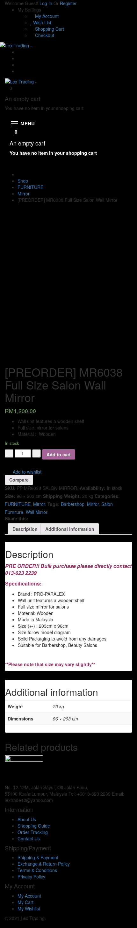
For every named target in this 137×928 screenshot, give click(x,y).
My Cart (25, 902)
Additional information (69, 529)
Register (68, 3)
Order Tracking (33, 832)
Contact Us (29, 838)
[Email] (19, 52)
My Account (46, 16)
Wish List (41, 22)
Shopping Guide (34, 825)
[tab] (25, 529)
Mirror (24, 193)
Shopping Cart (49, 29)
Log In (46, 3)
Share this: (16, 518)
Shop (23, 180)
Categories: (107, 496)
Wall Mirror (36, 512)
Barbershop (72, 504)
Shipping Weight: (62, 496)
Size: (10, 496)
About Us (27, 819)
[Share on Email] (36, 518)
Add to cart (59, 454)
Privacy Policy (31, 876)
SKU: (10, 488)
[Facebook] (19, 58)
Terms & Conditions (37, 870)
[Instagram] (19, 71)
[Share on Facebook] (32, 518)
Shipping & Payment (38, 857)
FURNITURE (30, 187)
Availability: (92, 488)
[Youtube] (19, 64)
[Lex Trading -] (16, 45)
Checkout (44, 35)
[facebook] (56, 800)
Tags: (53, 504)
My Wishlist (29, 908)
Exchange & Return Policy (44, 864)
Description (25, 529)
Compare (19, 479)
